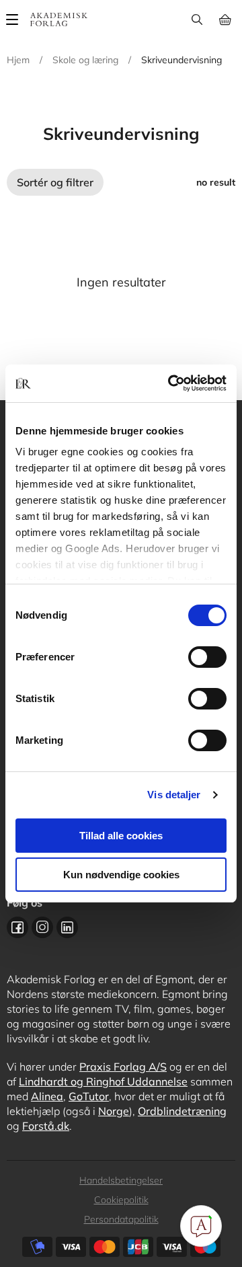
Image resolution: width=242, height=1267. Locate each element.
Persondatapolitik (121, 1219)
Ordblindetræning (182, 1111)
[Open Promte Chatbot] (201, 1226)
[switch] (207, 657)
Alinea (47, 1096)
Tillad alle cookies (121, 835)
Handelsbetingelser (121, 1180)
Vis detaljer (173, 794)
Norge (113, 1111)
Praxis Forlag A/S (123, 1066)
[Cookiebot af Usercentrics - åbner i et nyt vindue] (171, 383)
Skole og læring (85, 60)
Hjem (18, 60)
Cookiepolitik (121, 1200)
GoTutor (89, 1096)
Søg (196, 19)
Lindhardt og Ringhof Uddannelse (103, 1081)
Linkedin (67, 927)
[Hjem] (58, 19)
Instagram (42, 927)
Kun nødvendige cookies (121, 874)
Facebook (17, 927)
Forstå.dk (45, 1125)
